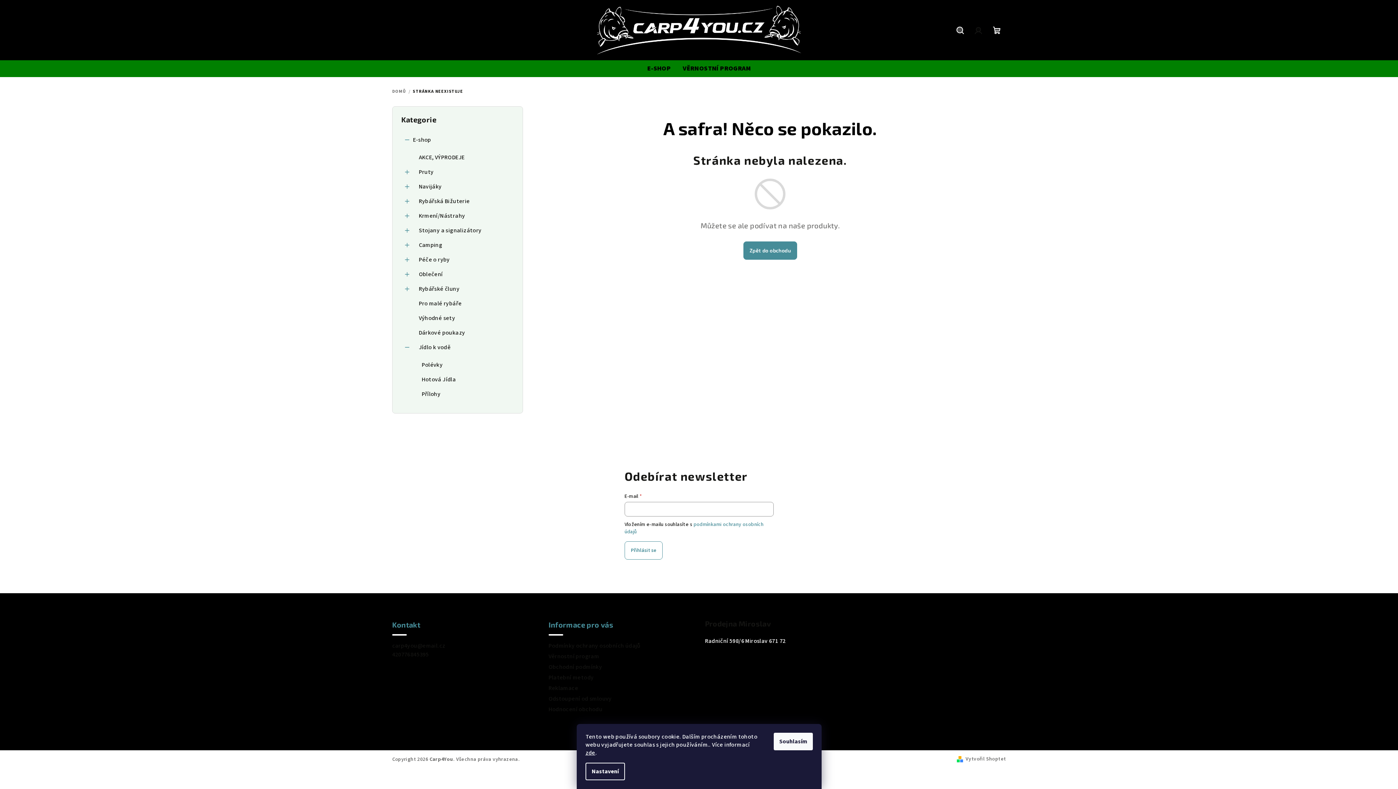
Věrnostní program (574, 656)
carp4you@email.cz (419, 646)
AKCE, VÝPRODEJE (442, 157)
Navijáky (430, 187)
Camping (431, 245)
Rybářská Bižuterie (444, 201)
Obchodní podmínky (575, 667)
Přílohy (431, 394)
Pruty (426, 172)
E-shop (422, 140)
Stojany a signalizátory (450, 230)
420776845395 (410, 655)
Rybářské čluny (439, 289)
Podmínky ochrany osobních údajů (595, 646)
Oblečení (431, 274)
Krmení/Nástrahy (442, 216)
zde (590, 753)
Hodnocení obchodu (576, 709)
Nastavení (605, 771)
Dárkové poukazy (442, 333)
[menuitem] (659, 68)
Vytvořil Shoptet (986, 759)
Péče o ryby (434, 260)
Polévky (432, 365)
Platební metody (571, 678)
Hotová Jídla (439, 380)
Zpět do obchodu (770, 250)
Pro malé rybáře (440, 304)
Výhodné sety (437, 318)
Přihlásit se (643, 550)
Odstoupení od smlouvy (580, 699)
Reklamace (564, 688)
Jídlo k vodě (435, 347)
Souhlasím (793, 741)
